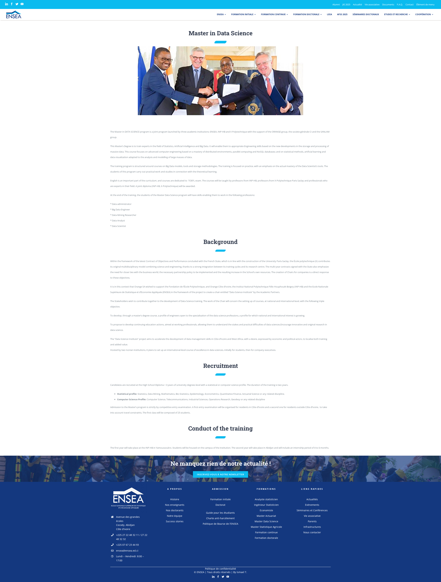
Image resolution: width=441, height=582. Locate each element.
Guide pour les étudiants (220, 512)
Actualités (312, 499)
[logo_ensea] (13, 11)
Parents (312, 521)
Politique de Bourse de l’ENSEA (220, 523)
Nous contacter (312, 532)
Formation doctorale (266, 537)
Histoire (174, 499)
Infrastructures (312, 526)
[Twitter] (17, 4)
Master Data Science (266, 521)
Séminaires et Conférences (312, 510)
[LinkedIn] (6, 4)
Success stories (174, 521)
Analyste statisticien (266, 499)
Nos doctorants (174, 510)
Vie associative (312, 515)
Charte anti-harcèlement (220, 518)
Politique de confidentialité (220, 568)
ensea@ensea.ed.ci (127, 550)
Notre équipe (174, 515)
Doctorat (220, 504)
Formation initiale (220, 499)
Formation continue (266, 532)
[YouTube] (22, 4)
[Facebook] (11, 4)
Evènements (312, 504)
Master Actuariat (266, 515)
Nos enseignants (174, 504)
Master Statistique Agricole (266, 526)
